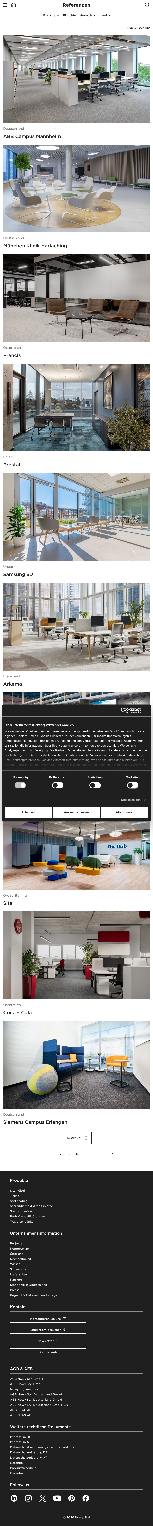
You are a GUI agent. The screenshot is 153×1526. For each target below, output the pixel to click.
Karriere (16, 1279)
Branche (49, 15)
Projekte (16, 1243)
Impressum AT (20, 1442)
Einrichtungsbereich (77, 15)
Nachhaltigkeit (20, 1259)
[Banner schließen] (147, 710)
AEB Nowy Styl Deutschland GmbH (36, 1399)
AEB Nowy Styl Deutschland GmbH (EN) (39, 1404)
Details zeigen (131, 799)
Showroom (18, 1269)
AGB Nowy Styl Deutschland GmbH (36, 1394)
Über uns (16, 1253)
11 (100, 1154)
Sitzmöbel (17, 1190)
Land (103, 15)
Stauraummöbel (21, 1211)
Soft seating (19, 1201)
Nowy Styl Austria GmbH (28, 1389)
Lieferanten (18, 1274)
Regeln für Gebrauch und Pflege (33, 1295)
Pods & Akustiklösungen (27, 1216)
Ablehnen (28, 812)
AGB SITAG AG (21, 1410)
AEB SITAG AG (20, 1415)
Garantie (16, 1462)
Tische (14, 1195)
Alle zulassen (125, 812)
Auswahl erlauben (76, 812)
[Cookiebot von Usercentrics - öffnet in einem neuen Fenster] (123, 710)
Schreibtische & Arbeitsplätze (31, 1206)
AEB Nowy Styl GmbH (26, 1384)
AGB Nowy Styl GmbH (26, 1378)
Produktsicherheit (23, 1468)
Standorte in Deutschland (28, 1284)
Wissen (15, 1264)
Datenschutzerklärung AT (28, 1457)
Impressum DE (20, 1436)
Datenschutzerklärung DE (28, 1452)
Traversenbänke (21, 1221)
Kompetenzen (20, 1248)
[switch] (57, 785)
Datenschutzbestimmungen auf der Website (42, 1447)
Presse (15, 1290)
